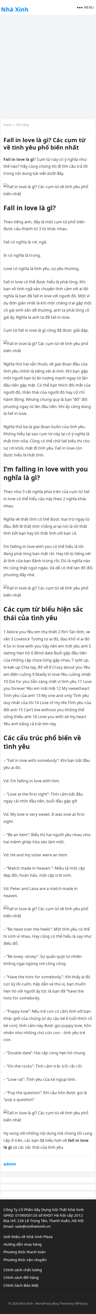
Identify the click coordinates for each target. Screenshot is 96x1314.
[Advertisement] (48, 66)
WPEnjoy (81, 1303)
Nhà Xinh (15, 9)
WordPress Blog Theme (52, 1303)
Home (7, 125)
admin (9, 1164)
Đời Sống (22, 125)
